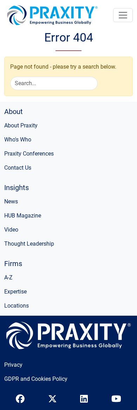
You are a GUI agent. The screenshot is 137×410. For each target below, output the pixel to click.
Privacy (13, 364)
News (11, 201)
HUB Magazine (22, 215)
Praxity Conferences (29, 153)
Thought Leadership (29, 243)
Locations (16, 305)
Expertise (15, 291)
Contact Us (17, 167)
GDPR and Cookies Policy (35, 379)
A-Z (8, 277)
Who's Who (17, 139)
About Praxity (21, 125)
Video (11, 229)
